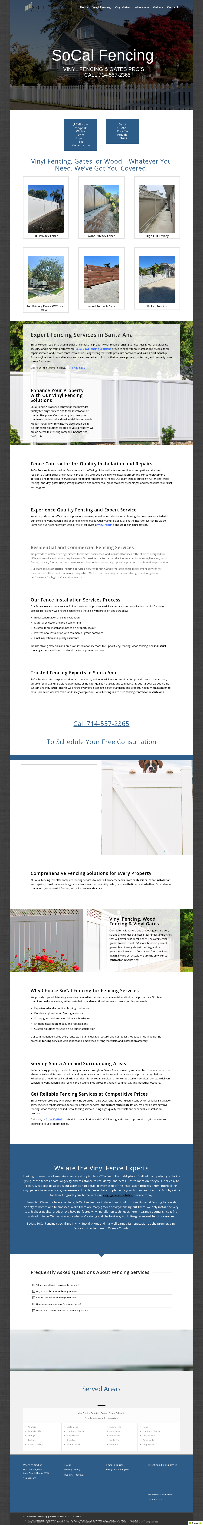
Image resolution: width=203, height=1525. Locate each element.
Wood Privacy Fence (101, 236)
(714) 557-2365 (29, 1478)
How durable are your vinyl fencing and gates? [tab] (58, 1304)
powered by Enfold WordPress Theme (64, 1516)
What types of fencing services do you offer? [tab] (57, 1284)
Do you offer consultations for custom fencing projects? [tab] (62, 1310)
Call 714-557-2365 (101, 723)
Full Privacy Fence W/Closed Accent (45, 307)
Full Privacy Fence (45, 236)
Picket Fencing (157, 306)
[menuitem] (84, 7)
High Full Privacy (157, 236)
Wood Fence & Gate (101, 306)
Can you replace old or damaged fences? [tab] (56, 1297)
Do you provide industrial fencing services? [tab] (57, 1291)
